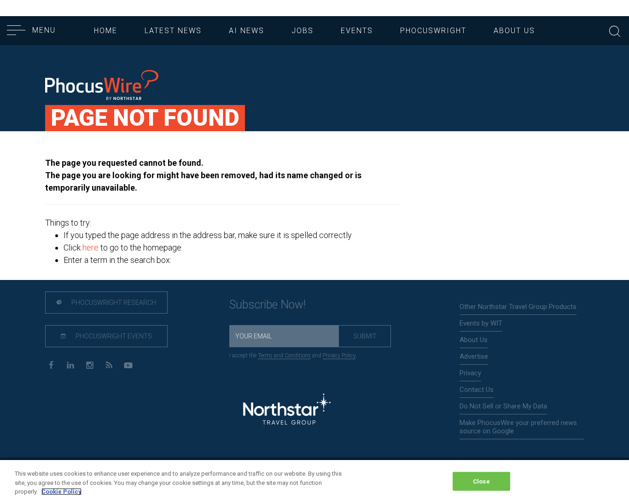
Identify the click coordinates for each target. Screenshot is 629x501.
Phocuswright (433, 30)
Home (105, 30)
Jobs (302, 30)
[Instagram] (89, 364)
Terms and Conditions (284, 355)
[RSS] (109, 364)
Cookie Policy (61, 491)
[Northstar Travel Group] (286, 410)
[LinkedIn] (70, 364)
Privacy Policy (339, 355)
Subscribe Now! (267, 304)
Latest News (173, 30)
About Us (514, 30)
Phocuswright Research (113, 302)
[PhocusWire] (101, 86)
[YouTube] (128, 364)
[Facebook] (51, 364)
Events (357, 30)
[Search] (614, 30)
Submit (365, 336)
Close (481, 481)
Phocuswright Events (113, 336)
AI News (246, 30)
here (90, 247)
